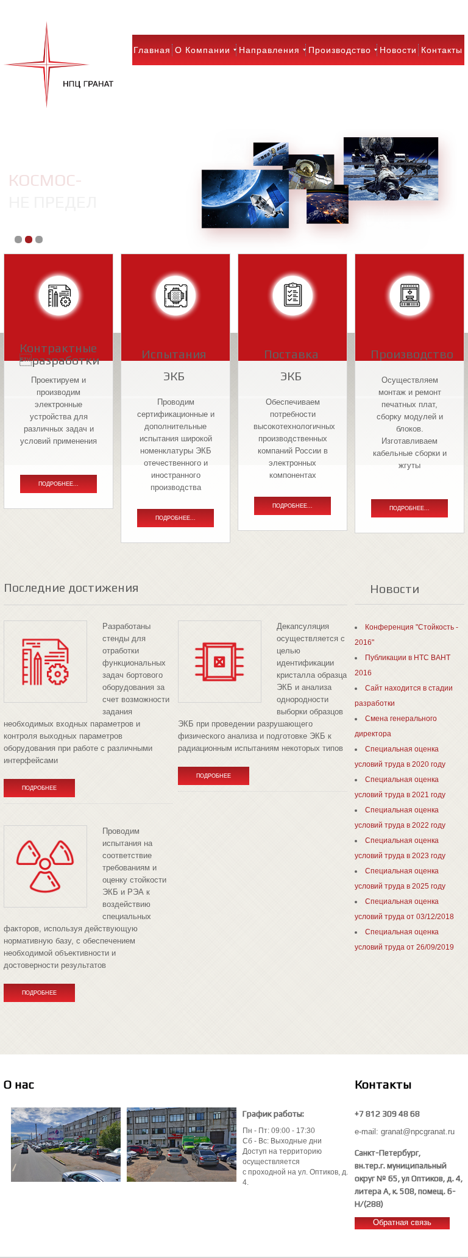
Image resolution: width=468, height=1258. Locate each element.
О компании (202, 50)
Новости (398, 50)
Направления (269, 50)
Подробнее (39, 788)
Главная (152, 50)
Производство (339, 50)
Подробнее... (58, 484)
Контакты (442, 50)
